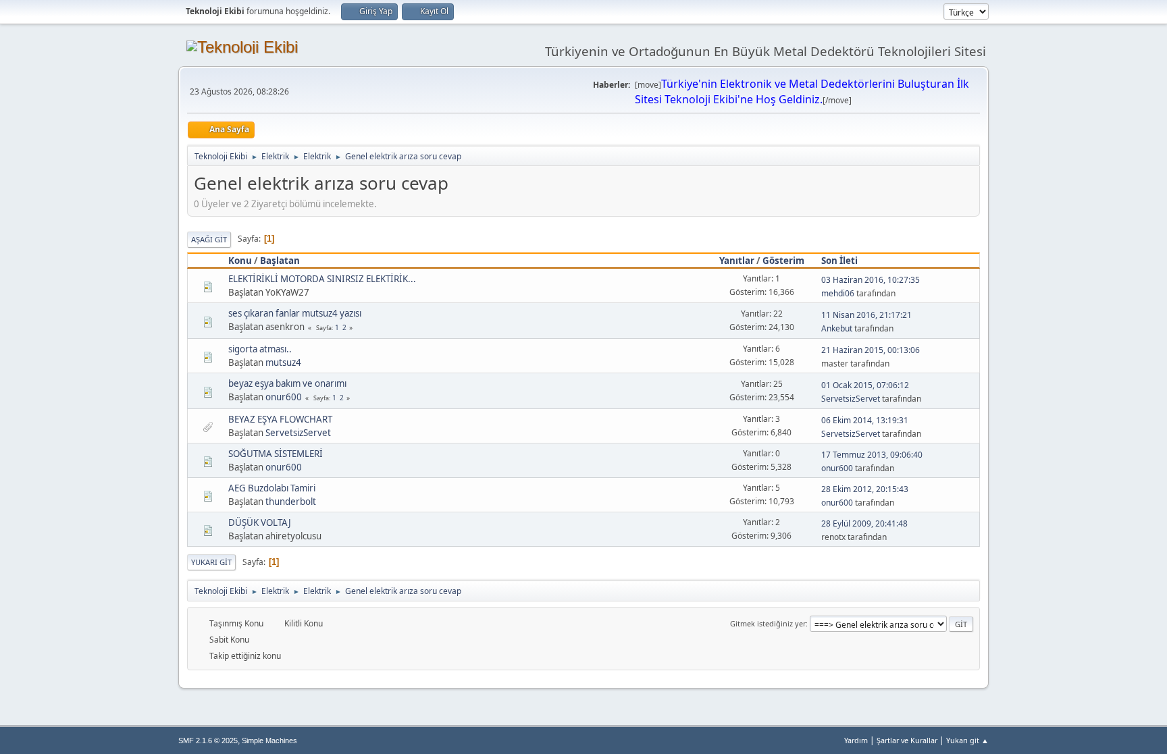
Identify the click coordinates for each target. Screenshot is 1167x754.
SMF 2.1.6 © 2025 (208, 740)
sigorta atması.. (260, 349)
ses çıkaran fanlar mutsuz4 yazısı (294, 313)
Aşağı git (209, 239)
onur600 (283, 397)
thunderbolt (290, 501)
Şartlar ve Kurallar (907, 740)
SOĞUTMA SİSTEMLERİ (275, 454)
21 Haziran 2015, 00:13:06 (870, 350)
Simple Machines (269, 740)
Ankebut (836, 328)
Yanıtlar (736, 260)
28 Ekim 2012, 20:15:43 (864, 489)
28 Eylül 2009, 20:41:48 (864, 523)
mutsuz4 (283, 362)
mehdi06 (837, 293)
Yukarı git (211, 562)
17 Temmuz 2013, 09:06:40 (872, 454)
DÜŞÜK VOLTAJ (259, 522)
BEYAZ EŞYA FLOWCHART (280, 419)
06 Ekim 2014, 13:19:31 (864, 420)
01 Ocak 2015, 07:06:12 (865, 385)
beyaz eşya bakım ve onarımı (287, 383)
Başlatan (280, 260)
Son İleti (839, 260)
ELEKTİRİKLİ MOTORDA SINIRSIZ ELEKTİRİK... (322, 279)
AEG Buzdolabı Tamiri (271, 488)
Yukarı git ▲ (967, 740)
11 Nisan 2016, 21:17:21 (866, 315)
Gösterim (783, 260)
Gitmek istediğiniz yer (768, 623)
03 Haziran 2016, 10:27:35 (870, 280)
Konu (240, 260)
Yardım (856, 740)
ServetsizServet (850, 398)
